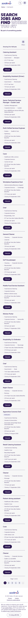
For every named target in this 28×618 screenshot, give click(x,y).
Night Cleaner (8, 388)
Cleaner (6, 473)
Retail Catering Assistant (12, 445)
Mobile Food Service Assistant (13, 286)
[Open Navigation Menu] (25, 2)
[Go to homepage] (6, 2)
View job (7, 70)
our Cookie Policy (7, 608)
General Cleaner (8, 234)
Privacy (10, 598)
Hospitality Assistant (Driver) (13, 76)
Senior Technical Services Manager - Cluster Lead (12, 101)
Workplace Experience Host (13, 182)
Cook (5, 527)
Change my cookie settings (13, 600)
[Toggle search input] (20, 3)
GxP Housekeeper (9, 260)
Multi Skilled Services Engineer (14, 128)
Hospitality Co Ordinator (12, 339)
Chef (4, 208)
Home (3, 7)
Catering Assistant (9, 52)
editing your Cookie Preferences (12, 611)
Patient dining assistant (11, 498)
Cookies (17, 598)
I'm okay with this (14, 615)
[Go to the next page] (23, 582)
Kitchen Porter (8, 314)
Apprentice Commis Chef (12, 412)
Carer (5, 154)
